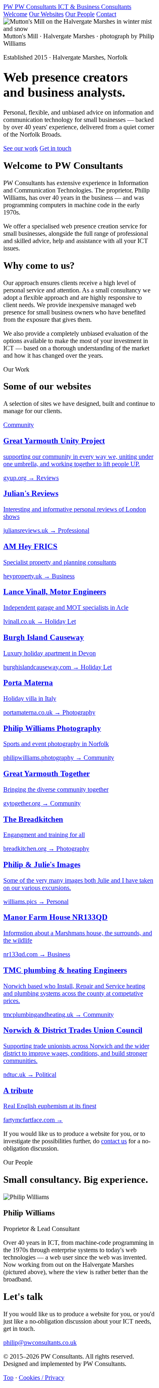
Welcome (15, 14)
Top (8, 1377)
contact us (114, 1141)
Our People (80, 14)
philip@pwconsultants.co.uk (40, 1342)
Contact (106, 14)
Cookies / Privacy (41, 1377)
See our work (20, 148)
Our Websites (46, 14)
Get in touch (55, 148)
